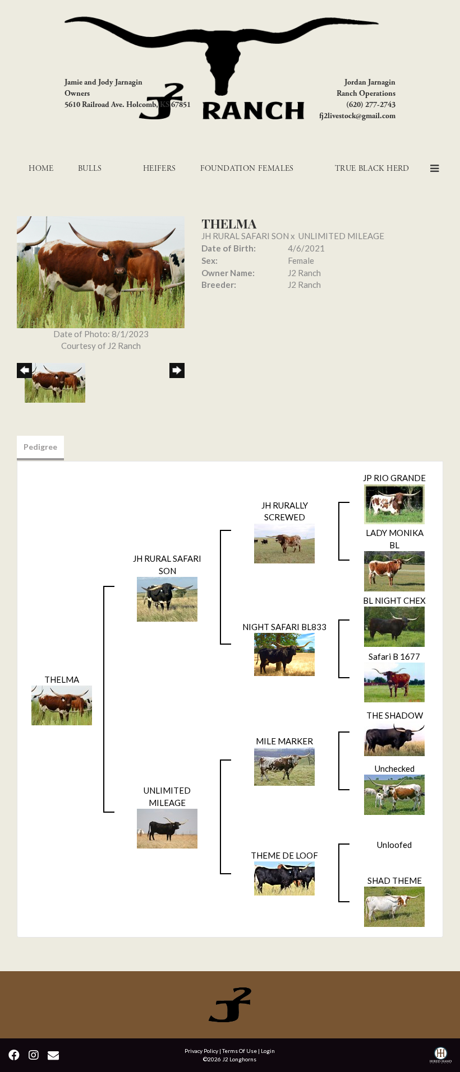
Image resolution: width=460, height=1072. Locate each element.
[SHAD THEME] (394, 906)
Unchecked (395, 768)
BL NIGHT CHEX (394, 600)
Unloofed (394, 845)
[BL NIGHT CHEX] (394, 626)
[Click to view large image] (101, 271)
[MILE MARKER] (284, 766)
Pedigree (40, 446)
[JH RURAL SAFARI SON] (167, 598)
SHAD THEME (394, 880)
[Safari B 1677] (394, 682)
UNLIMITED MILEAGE (341, 236)
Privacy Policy (201, 1050)
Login (268, 1050)
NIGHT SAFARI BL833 (284, 627)
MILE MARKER (284, 741)
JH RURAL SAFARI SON (245, 236)
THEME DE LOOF (284, 855)
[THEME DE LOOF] (284, 878)
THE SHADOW (394, 715)
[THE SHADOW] (394, 738)
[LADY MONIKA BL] (394, 570)
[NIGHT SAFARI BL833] (284, 654)
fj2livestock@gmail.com (357, 116)
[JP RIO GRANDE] (394, 503)
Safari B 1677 (394, 656)
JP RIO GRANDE (394, 478)
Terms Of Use (239, 1050)
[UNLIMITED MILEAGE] (167, 827)
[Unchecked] (394, 794)
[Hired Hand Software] (441, 1056)
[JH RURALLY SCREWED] (284, 542)
